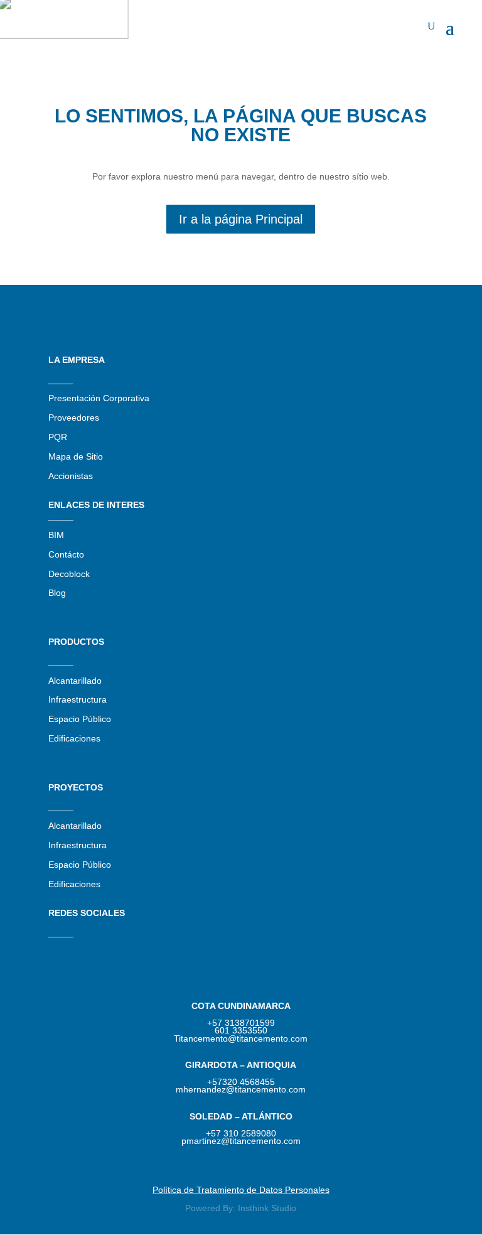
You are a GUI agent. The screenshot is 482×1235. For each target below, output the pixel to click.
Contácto (66, 554)
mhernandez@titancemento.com (241, 1089)
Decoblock (69, 574)
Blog (57, 593)
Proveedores (73, 418)
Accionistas (70, 476)
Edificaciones (74, 738)
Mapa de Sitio (75, 456)
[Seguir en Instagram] (58, 949)
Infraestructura (77, 699)
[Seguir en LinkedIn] (83, 949)
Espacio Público (79, 719)
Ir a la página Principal (241, 219)
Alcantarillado (75, 681)
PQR (57, 437)
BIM (56, 535)
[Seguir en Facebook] (109, 949)
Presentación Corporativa (98, 398)
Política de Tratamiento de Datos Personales (241, 1190)
